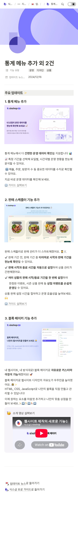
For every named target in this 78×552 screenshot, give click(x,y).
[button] (8, 4)
